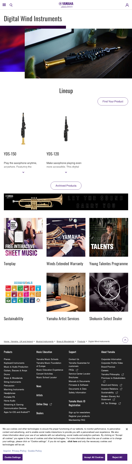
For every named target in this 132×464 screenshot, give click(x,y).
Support (72, 352)
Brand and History (109, 384)
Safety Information (77, 392)
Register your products (79, 416)
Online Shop (42, 404)
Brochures (73, 377)
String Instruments (12, 381)
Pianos (7, 359)
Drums (7, 374)
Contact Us (74, 359)
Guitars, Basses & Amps (15, 370)
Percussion (9, 385)
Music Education (44, 352)
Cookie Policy (35, 450)
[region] (66, 444)
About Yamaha (108, 352)
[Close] (126, 429)
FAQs (71, 369)
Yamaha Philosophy (110, 374)
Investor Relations (109, 388)
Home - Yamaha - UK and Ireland (18, 341)
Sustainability (107, 392)
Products (81, 341)
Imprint (7, 450)
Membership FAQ (77, 419)
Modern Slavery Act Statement (110, 398)
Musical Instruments (44, 341)
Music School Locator (46, 377)
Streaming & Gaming (13, 404)
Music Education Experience (49, 369)
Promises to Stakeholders (113, 377)
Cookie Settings (13, 457)
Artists (39, 395)
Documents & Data (77, 388)
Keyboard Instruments (14, 362)
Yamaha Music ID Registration (77, 403)
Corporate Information (111, 359)
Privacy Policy (19, 450)
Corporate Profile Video (112, 362)
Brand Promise (108, 366)
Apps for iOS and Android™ (17, 412)
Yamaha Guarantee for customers (79, 364)
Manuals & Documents (79, 381)
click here (72, 441)
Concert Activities (44, 373)
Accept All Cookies (93, 457)
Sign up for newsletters (79, 412)
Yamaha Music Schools (47, 359)
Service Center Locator (79, 373)
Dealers (39, 413)
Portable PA (9, 396)
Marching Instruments (14, 389)
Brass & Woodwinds (65, 341)
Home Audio (9, 400)
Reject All (117, 457)
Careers (104, 370)
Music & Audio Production (16, 366)
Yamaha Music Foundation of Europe (48, 364)
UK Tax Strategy (109, 403)
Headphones (9, 393)
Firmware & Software (78, 384)
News (38, 386)
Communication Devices (15, 408)
